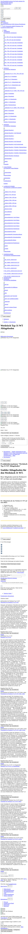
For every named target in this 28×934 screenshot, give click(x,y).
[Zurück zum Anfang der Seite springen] (2, 923)
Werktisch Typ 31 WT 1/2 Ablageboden (10, 766)
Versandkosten (4, 917)
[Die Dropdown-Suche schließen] (19, 8)
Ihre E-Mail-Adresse (6, 575)
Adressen (16, 24)
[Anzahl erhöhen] (10, 443)
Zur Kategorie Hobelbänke (10, 280)
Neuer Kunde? (20, 572)
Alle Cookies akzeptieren (6, 931)
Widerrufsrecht (7, 889)
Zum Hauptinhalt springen (7, 1)
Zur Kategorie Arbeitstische (10, 32)
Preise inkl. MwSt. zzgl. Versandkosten (9, 432)
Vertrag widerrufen (8, 895)
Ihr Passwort (4, 576)
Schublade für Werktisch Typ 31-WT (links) (11, 801)
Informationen (4, 899)
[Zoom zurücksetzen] (5, 413)
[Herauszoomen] (2, 413)
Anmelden (3, 21)
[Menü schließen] (4, 34)
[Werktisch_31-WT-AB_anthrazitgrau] (10, 370)
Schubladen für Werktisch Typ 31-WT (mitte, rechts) (13, 730)
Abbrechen (3, 581)
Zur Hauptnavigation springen (13, 2)
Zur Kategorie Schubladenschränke (12, 255)
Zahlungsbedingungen (9, 890)
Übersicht (3, 24)
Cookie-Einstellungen (9, 894)
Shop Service (4, 886)
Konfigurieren (16, 929)
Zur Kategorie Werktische (10, 69)
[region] (14, 380)
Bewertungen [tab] (7, 457)
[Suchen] (16, 8)
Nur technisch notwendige (6, 929)
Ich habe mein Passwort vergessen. (9, 578)
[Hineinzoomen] (8, 413)
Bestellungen (22, 24)
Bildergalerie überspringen (7, 336)
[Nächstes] (5, 402)
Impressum (6, 906)
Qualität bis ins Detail (9, 903)
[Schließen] (1, 411)
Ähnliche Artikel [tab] (8, 593)
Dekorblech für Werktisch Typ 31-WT (10, 602)
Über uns (6, 902)
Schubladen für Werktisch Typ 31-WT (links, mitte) (13, 693)
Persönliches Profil (9, 24)
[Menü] (2, 6)
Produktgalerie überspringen (7, 596)
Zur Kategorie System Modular (11, 168)
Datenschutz (6, 904)
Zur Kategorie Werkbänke (10, 126)
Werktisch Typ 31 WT (6, 637)
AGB (5, 893)
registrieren (5, 22)
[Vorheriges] (2, 402)
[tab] (15, 453)
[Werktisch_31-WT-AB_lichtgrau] (10, 337)
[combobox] (7, 9)
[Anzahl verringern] (3, 443)
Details (2, 634)
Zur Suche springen (18, 1)
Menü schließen (6, 18)
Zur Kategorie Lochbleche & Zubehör (13, 187)
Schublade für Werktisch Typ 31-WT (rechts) (11, 839)
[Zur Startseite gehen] (6, 4)
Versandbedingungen (9, 891)
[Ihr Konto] (2, 16)
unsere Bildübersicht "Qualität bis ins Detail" (13, 528)
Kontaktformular (12, 884)
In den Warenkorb (5, 446)
